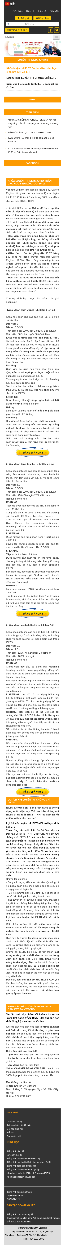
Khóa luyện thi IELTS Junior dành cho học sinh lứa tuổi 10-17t (31, 70)
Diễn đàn (54, 11)
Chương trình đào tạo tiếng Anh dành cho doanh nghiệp (33, 1218)
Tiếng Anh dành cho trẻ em (19, 1192)
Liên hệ (42, 11)
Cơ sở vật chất (14, 1136)
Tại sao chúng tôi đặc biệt (19, 1125)
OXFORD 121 (13, 1199)
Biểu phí (30, 11)
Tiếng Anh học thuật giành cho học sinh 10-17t (29, 1162)
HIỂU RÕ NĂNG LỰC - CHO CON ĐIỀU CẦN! (29, 132)
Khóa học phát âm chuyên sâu (21, 1177)
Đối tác (10, 1132)
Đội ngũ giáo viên (15, 1129)
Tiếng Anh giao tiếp (16, 1151)
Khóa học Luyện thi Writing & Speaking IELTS (28, 1173)
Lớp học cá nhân (15, 1195)
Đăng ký (25, 18)
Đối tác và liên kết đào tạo (19, 1222)
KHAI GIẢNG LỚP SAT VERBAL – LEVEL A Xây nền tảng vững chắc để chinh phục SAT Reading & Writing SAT (33, 123)
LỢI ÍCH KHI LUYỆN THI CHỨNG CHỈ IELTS (31, 77)
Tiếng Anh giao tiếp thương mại (22, 1166)
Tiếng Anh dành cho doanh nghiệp (23, 1169)
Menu (9, 37)
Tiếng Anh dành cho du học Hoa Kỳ (23, 1158)
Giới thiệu (17, 11)
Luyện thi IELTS (14, 1155)
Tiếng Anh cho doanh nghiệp (20, 1214)
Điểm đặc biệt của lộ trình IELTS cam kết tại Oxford (32, 86)
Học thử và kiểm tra (16, 30)
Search (8, 24)
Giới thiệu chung (15, 1121)
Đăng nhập (43, 18)
